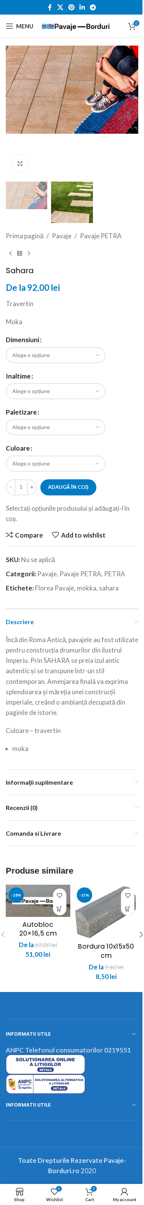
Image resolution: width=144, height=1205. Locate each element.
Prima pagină (24, 236)
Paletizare (21, 412)
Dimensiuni (22, 340)
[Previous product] (10, 253)
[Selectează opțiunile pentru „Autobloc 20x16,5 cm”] (59, 908)
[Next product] (28, 253)
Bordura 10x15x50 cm (106, 951)
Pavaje (61, 236)
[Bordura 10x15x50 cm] (106, 912)
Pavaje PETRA (101, 236)
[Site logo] (75, 25)
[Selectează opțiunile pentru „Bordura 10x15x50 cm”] (127, 908)
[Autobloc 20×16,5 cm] (38, 901)
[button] (13, 112)
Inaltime (18, 376)
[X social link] (60, 7)
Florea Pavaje (54, 588)
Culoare (18, 448)
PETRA (114, 574)
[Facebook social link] (50, 7)
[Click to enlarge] (20, 163)
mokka (86, 588)
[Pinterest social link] (71, 7)
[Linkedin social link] (82, 7)
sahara (109, 588)
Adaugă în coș (68, 487)
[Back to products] (19, 253)
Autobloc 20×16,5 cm (38, 929)
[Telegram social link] (93, 7)
